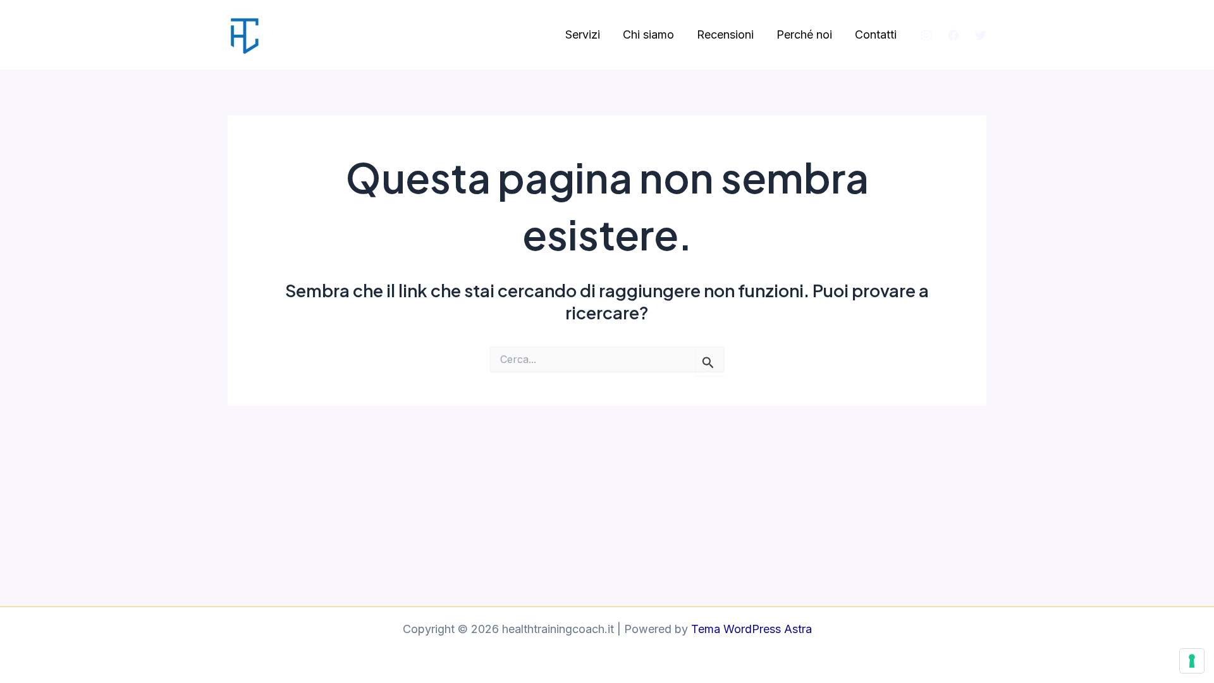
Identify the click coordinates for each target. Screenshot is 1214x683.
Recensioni (725, 34)
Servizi (582, 34)
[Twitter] (980, 35)
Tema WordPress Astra (751, 629)
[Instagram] (926, 35)
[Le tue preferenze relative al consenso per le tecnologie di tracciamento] (1192, 661)
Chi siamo (648, 34)
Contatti (876, 34)
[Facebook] (953, 35)
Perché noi (804, 34)
